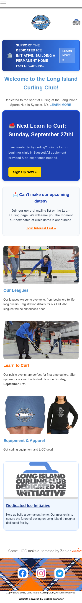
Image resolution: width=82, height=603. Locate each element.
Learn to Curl (16, 365)
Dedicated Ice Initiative (28, 505)
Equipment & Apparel (24, 440)
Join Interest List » (41, 228)
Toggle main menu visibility (3, 3)
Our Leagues (15, 290)
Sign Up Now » (25, 172)
